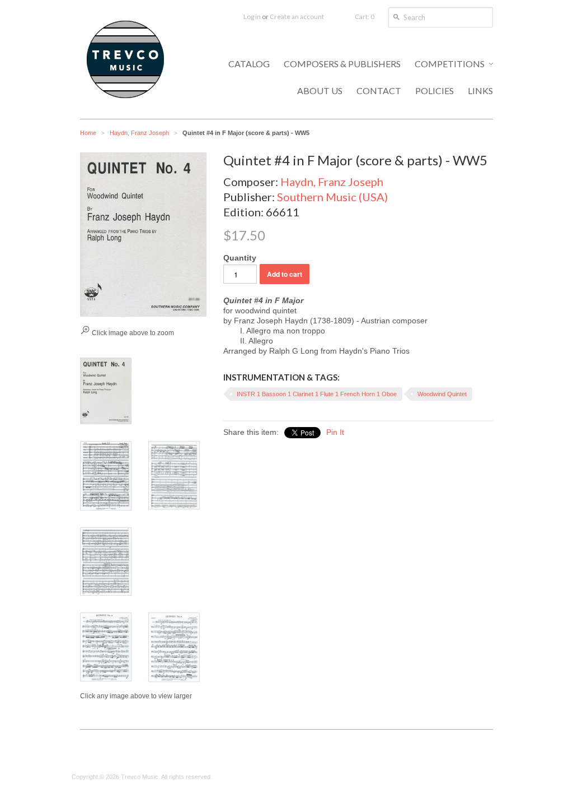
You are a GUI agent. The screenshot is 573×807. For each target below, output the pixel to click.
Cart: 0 (364, 16)
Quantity (239, 257)
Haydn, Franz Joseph (139, 132)
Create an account (297, 16)
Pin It (335, 432)
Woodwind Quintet (442, 394)
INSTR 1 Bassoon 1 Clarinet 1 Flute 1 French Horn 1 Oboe (317, 394)
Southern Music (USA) (332, 196)
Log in (252, 16)
